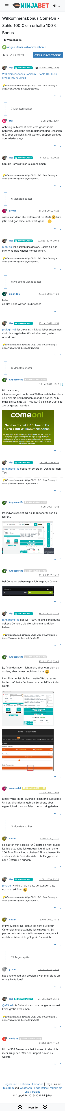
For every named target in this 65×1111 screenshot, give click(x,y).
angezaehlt (15, 788)
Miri (11, 120)
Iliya (11, 67)
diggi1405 (14, 294)
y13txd (12, 969)
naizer (12, 838)
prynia (12, 210)
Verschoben (13, 39)
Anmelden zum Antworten (47, 54)
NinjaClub (56, 6)
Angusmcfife (16, 379)
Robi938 (13, 1038)
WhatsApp (26, 1087)
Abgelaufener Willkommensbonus (26, 47)
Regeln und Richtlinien (17, 1084)
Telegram (8, 1087)
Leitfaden (37, 1084)
